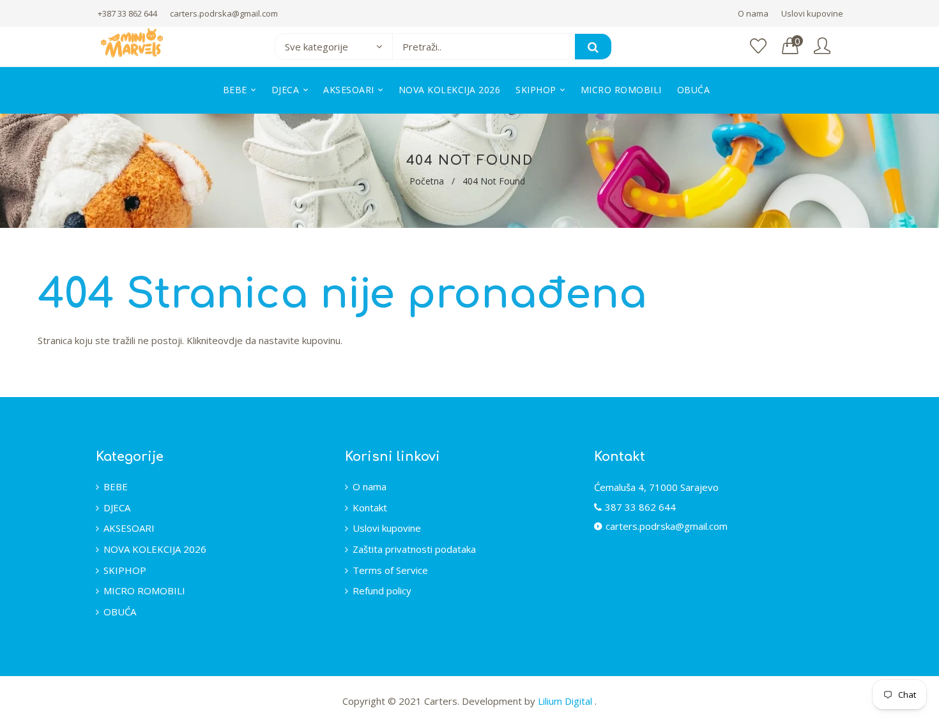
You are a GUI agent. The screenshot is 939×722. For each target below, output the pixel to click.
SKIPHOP (124, 570)
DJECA (116, 507)
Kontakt (370, 507)
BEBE (115, 486)
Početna (426, 181)
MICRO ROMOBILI (144, 590)
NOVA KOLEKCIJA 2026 (154, 549)
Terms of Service (390, 570)
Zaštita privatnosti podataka (414, 549)
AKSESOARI (129, 528)
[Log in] (822, 46)
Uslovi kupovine (812, 13)
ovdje (230, 340)
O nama (753, 13)
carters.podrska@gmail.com (224, 13)
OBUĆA (119, 611)
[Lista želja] (758, 46)
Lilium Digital (566, 701)
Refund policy (382, 590)
